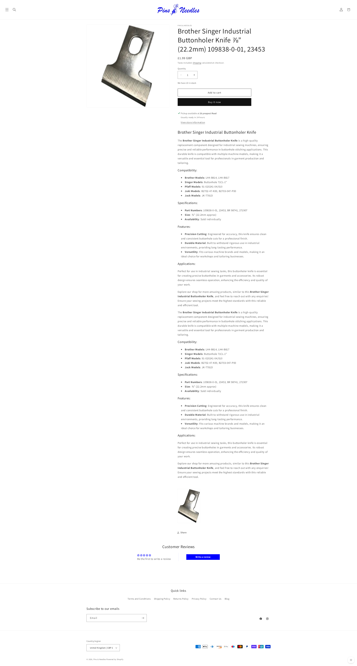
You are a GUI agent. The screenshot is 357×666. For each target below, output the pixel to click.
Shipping (197, 62)
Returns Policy (181, 598)
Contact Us (215, 598)
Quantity (182, 68)
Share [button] (183, 532)
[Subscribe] (143, 618)
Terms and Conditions (139, 598)
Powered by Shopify (114, 659)
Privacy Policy (199, 598)
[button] (7, 9)
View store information (193, 122)
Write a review (203, 556)
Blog (227, 598)
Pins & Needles (99, 659)
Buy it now (214, 102)
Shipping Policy (162, 598)
